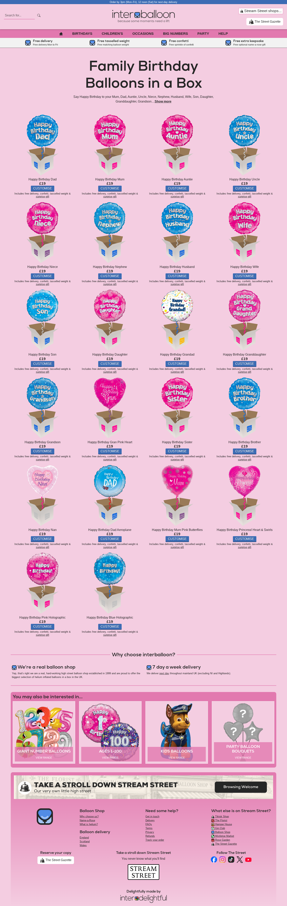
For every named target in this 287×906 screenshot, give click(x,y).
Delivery (150, 820)
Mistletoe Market (224, 836)
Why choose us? (89, 816)
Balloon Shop (222, 832)
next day (164, 673)
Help (223, 34)
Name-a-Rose (87, 820)
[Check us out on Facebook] (214, 859)
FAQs (148, 824)
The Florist (220, 820)
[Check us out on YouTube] (248, 859)
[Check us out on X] (240, 859)
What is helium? (89, 824)
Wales (83, 845)
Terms (148, 828)
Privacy (149, 832)
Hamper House (223, 824)
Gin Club (219, 828)
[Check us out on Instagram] (222, 859)
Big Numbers (175, 34)
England (84, 837)
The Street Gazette (267, 21)
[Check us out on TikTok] (231, 859)
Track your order (154, 839)
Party (203, 34)
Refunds (150, 836)
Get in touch (152, 816)
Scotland (85, 841)
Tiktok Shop (221, 816)
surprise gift (42, 196)
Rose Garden (222, 839)
